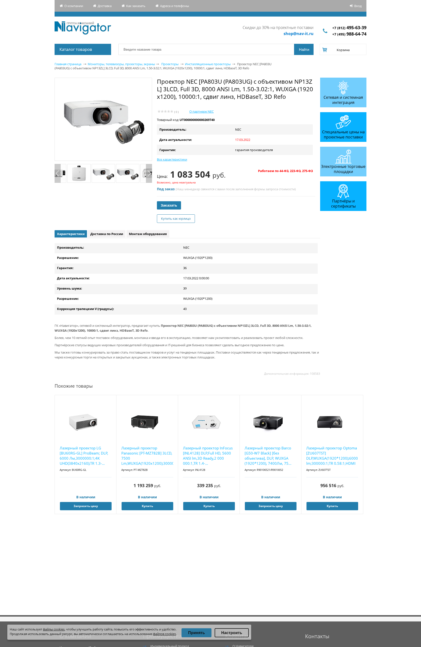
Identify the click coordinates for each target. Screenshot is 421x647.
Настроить (231, 633)
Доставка (105, 6)
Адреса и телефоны (174, 6)
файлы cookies (54, 629)
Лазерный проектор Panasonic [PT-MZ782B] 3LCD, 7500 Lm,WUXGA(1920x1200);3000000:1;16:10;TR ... (147, 456)
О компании (73, 6)
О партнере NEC (201, 111)
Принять (196, 633)
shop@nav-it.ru (299, 33)
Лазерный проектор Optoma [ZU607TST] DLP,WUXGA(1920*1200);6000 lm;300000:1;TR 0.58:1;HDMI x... (332, 456)
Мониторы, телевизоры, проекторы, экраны (121, 64)
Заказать (169, 205)
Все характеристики (172, 159)
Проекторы (170, 64)
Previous (58, 173)
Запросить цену (86, 506)
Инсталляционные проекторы (208, 64)
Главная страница (68, 64)
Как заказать (135, 6)
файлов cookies (164, 634)
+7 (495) (349, 34)
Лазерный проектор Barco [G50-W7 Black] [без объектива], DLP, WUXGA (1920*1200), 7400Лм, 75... (268, 456)
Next (149, 173)
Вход (358, 6)
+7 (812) (349, 28)
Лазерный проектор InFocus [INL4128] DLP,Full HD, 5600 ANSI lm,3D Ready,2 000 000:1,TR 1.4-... (208, 456)
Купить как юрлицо (176, 218)
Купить (147, 506)
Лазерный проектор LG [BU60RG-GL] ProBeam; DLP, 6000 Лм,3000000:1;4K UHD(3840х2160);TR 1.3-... (84, 456)
